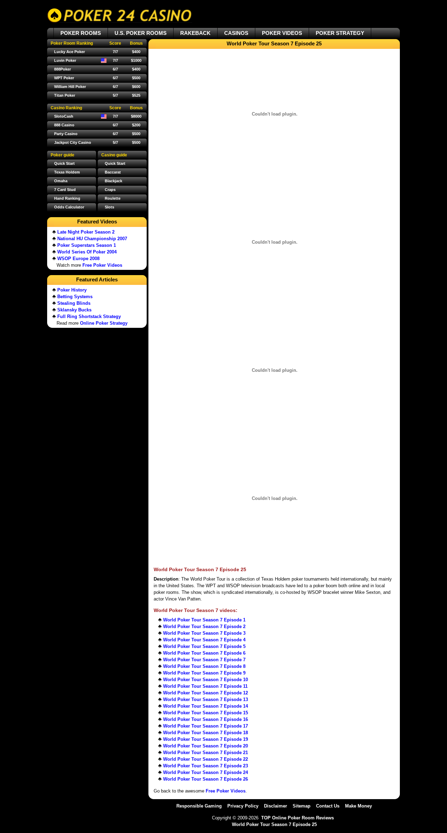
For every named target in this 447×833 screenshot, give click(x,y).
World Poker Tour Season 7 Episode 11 (205, 686)
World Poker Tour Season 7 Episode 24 (205, 772)
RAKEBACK (195, 33)
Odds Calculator (69, 207)
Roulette (112, 198)
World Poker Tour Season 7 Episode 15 (205, 712)
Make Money (358, 806)
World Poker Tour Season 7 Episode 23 (205, 765)
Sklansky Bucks (74, 309)
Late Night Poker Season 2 (86, 232)
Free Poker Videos (226, 791)
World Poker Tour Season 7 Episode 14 (205, 706)
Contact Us (327, 806)
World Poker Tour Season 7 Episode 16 (205, 719)
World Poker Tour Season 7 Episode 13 (205, 699)
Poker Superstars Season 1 (86, 245)
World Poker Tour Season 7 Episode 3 (204, 633)
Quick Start (115, 163)
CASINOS (236, 33)
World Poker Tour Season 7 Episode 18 (205, 732)
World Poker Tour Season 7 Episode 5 (204, 646)
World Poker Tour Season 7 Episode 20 (205, 746)
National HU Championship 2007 (92, 238)
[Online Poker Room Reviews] (119, 15)
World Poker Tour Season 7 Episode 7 (204, 659)
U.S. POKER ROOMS (141, 33)
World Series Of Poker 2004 (87, 252)
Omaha (60, 181)
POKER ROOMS (80, 33)
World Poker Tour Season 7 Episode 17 (205, 726)
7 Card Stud (65, 189)
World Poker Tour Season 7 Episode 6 (204, 653)
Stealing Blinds (73, 303)
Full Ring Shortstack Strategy (89, 316)
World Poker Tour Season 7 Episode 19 (205, 739)
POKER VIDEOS (282, 33)
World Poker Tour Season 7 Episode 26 (205, 779)
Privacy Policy (242, 806)
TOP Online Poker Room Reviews (297, 817)
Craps (110, 189)
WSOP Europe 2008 (78, 258)
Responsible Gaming (199, 806)
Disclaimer (275, 806)
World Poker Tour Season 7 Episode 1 (204, 619)
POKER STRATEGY (340, 33)
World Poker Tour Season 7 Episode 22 (205, 759)
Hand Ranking (67, 198)
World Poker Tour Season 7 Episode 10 (205, 679)
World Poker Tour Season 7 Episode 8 (204, 666)
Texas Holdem (67, 172)
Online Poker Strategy (103, 323)
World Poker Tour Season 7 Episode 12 (205, 692)
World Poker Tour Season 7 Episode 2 (204, 626)
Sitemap (301, 806)
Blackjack (113, 181)
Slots (109, 207)
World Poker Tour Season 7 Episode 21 (205, 752)
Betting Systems (75, 296)
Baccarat (113, 172)
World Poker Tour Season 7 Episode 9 (204, 673)
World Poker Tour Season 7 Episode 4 (204, 639)
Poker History (72, 290)
